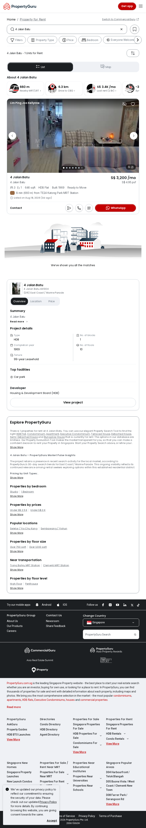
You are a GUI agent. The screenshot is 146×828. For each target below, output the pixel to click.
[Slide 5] (76, 168)
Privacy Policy (48, 802)
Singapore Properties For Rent (119, 726)
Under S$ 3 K (37, 510)
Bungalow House (54, 437)
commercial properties (94, 699)
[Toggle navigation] (140, 6)
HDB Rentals (113, 733)
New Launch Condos (19, 781)
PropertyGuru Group (21, 615)
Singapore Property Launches (19, 774)
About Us (12, 621)
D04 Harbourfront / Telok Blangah (117, 774)
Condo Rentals (115, 738)
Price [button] (51, 301)
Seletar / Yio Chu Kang (23, 528)
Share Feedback (55, 626)
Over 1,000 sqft (38, 547)
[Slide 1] (63, 168)
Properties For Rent (119, 719)
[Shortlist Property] (133, 104)
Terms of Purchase (110, 816)
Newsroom (52, 621)
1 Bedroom (27, 491)
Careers (11, 630)
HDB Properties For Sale (85, 735)
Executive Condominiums (49, 699)
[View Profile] (25, 103)
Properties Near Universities (83, 778)
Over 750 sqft (18, 547)
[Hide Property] (124, 104)
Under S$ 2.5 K (18, 510)
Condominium (36, 434)
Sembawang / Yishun (54, 528)
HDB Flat (21, 434)
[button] (19, 321)
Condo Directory (50, 724)
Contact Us (54, 615)
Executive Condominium (75, 434)
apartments (14, 699)
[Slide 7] (81, 167)
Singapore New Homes (17, 765)
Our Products (15, 626)
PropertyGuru (16, 719)
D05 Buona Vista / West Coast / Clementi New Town (120, 785)
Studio (14, 491)
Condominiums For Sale (85, 745)
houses (70, 699)
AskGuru (12, 724)
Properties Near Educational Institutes (84, 767)
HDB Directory (48, 729)
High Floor (16, 583)
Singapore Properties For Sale (86, 726)
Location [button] (36, 301)
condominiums (122, 695)
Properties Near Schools (83, 787)
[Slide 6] (79, 168)
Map (108, 67)
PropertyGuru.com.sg (19, 683)
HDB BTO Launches (18, 734)
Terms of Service (64, 816)
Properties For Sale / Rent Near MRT (54, 765)
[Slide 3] (70, 168)
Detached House (121, 434)
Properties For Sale (86, 719)
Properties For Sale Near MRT (52, 774)
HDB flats (27, 699)
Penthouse (31, 583)
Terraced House (100, 434)
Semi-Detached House (24, 437)
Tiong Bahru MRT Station (25, 565)
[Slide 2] (66, 168)
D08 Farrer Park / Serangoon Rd (116, 797)
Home (11, 19)
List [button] (43, 67)
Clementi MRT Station (56, 565)
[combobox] (67, 29)
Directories (47, 719)
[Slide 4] (73, 168)
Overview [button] (19, 301)
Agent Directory (49, 734)
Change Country (94, 616)
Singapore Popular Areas (119, 765)
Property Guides (17, 729)
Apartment (52, 434)
